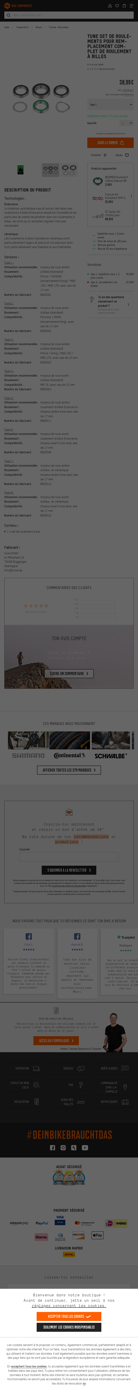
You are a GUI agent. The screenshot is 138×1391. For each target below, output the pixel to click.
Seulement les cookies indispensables (69, 1327)
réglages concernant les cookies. (69, 1305)
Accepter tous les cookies (66, 1316)
